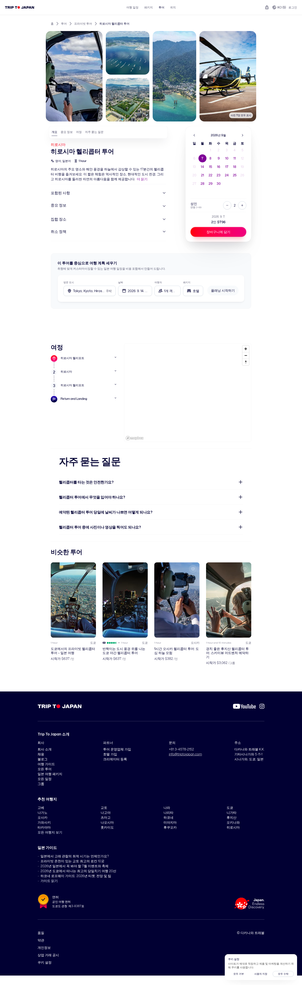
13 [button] (194, 166)
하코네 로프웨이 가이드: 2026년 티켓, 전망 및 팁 (75, 876)
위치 (173, 7)
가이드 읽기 (49, 881)
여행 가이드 (46, 764)
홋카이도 (107, 827)
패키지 (148, 7)
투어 (161, 7)
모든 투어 (45, 769)
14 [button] (202, 166)
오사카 (42, 817)
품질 (41, 933)
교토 (104, 807)
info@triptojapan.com (185, 754)
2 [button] (218, 150)
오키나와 (233, 822)
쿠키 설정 (45, 962)
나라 (167, 807)
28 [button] (202, 183)
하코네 (168, 817)
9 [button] (219, 158)
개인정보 (44, 947)
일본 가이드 (47, 847)
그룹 (41, 784)
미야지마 (170, 822)
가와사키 (44, 822)
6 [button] (194, 158)
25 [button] (234, 175)
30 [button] (219, 183)
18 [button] (234, 166)
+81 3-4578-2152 (181, 749)
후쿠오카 (170, 827)
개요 (54, 132)
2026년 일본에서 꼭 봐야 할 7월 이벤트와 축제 (74, 866)
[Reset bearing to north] (245, 362)
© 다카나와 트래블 (250, 933)
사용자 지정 (260, 974)
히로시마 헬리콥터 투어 (114, 23)
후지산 (231, 817)
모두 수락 (283, 974)
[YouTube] (244, 706)
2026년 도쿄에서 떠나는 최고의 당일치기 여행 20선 (78, 871)
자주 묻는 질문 (94, 132)
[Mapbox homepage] (135, 438)
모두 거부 (238, 974)
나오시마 (107, 822)
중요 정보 (67, 132)
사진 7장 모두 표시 (241, 115)
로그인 (292, 7)
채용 (41, 754)
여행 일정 (132, 7)
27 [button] (194, 183)
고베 (41, 807)
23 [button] (218, 175)
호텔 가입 (110, 754)
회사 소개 (45, 749)
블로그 (42, 759)
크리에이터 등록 (115, 759)
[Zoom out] (245, 355)
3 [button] (227, 150)
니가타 (231, 812)
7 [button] (202, 158)
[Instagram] (261, 706)
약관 (41, 940)
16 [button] (218, 166)
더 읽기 (142, 179)
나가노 (42, 812)
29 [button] (210, 183)
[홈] (19, 7)
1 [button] (210, 150)
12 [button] (242, 158)
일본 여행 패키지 (50, 774)
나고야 (106, 812)
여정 (79, 132)
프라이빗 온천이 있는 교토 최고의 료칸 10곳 (72, 861)
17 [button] (226, 166)
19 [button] (242, 166)
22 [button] (210, 175)
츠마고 (106, 817)
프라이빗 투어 (83, 23)
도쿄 (230, 807)
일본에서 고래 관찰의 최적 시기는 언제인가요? (74, 856)
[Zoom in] (245, 349)
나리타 (168, 812)
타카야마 (44, 827)
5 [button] (242, 150)
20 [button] (194, 175)
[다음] (242, 135)
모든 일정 (45, 779)
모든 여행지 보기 (50, 832)
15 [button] (210, 166)
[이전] (194, 135)
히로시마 (58, 144)
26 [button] (242, 175)
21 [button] (202, 175)
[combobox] (193, 291)
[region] (187, 392)
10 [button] (226, 158)
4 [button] (235, 150)
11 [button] (234, 158)
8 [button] (210, 158)
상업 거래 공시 (48, 955)
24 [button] (227, 175)
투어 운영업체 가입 (117, 749)
